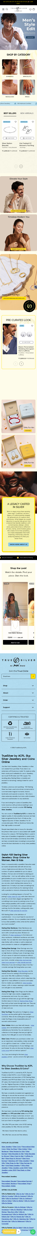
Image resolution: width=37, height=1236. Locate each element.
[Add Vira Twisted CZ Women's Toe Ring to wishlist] (33, 122)
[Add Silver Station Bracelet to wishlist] (16, 122)
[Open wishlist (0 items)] (30, 9)
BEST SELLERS (10, 113)
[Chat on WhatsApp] (32, 1231)
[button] (2, 46)
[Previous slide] (16, 364)
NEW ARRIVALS (26, 113)
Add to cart (15, 643)
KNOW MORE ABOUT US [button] (18, 544)
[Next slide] (21, 364)
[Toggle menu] (3, 9)
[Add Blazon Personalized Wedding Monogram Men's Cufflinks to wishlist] (32, 326)
